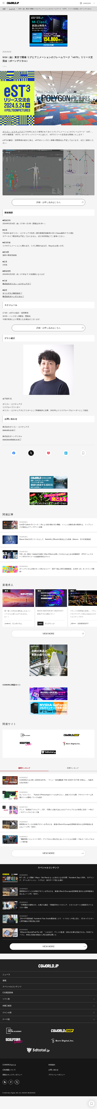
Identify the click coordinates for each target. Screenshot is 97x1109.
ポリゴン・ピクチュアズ (13, 132)
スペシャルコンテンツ (12, 986)
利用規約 (51, 1065)
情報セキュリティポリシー (12, 1075)
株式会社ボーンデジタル (12, 296)
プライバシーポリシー (56, 1075)
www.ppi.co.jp (8, 430)
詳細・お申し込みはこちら (48, 202)
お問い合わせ (53, 1070)
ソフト (5, 66)
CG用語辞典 (8, 992)
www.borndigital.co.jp (11, 439)
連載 (4, 980)
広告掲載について (9, 1070)
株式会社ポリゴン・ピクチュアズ (16, 284)
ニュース (12, 9)
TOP (4, 9)
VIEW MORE (48, 634)
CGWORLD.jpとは (9, 1065)
